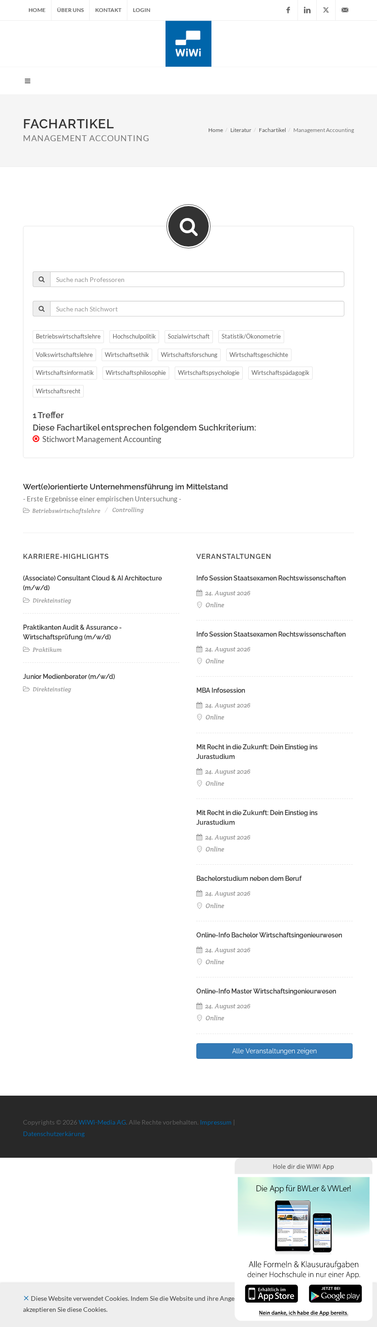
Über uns (70, 9)
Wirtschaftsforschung (189, 354)
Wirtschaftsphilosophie (136, 372)
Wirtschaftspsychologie (209, 372)
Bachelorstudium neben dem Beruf (249, 878)
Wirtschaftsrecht (58, 391)
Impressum (216, 1122)
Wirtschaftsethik (127, 354)
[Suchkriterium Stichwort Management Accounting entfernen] (37, 439)
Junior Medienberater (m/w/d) (69, 676)
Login (141, 9)
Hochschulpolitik (134, 336)
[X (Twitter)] (326, 10)
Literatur (240, 129)
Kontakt (108, 9)
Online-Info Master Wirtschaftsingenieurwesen (266, 991)
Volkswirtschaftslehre (64, 354)
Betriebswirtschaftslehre (68, 336)
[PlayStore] (335, 1293)
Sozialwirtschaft (189, 336)
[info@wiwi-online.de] (345, 10)
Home (37, 9)
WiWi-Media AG (102, 1122)
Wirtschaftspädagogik (280, 372)
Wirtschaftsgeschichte (258, 354)
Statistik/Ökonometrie (251, 336)
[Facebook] (288, 10)
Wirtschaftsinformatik (65, 372)
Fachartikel (272, 129)
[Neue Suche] (188, 226)
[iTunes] (271, 1293)
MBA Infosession (220, 690)
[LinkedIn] (307, 10)
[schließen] (26, 1298)
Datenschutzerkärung (54, 1133)
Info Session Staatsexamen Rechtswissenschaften (271, 578)
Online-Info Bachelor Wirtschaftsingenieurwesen (269, 935)
